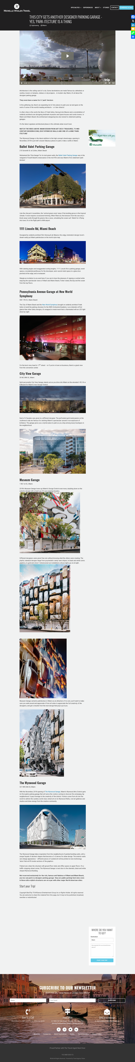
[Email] (133, 29)
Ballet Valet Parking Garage (68, 155)
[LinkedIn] (133, 25)
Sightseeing (35, 25)
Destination (94, 936)
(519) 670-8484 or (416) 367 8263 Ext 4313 (29, 1021)
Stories (106, 7)
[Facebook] (133, 17)
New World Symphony (50, 305)
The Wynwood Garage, (52, 792)
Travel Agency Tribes (79, 1058)
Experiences (88, 7)
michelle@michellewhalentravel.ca (108, 1021)
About (97, 7)
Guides (72, 1034)
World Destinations (60, 1034)
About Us (37, 1034)
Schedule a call (126, 7)
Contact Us (47, 1034)
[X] (133, 21)
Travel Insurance (83, 1034)
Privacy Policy (96, 1034)
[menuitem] (76, 7)
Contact (114, 7)
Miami (44, 25)
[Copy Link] (133, 33)
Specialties (75, 7)
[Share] (133, 37)
